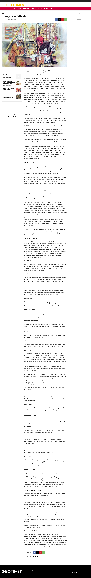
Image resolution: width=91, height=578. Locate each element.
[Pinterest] (62, 19)
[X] (88, 1)
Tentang (31, 570)
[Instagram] (86, 1)
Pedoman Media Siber (44, 570)
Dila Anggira (5, 19)
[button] (87, 8)
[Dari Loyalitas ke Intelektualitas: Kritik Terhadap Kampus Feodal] (18, 96)
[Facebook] (84, 1)
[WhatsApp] (65, 19)
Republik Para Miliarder (6, 75)
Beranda (26, 570)
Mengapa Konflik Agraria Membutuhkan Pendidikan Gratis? (9, 82)
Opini (3, 13)
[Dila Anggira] (12, 109)
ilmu (42, 264)
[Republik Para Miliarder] (18, 76)
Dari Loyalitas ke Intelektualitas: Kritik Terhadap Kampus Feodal (8, 96)
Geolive (36, 570)
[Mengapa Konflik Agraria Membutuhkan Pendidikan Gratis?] (18, 83)
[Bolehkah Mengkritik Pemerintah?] (18, 90)
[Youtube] (90, 1)
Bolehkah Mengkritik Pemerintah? (8, 89)
